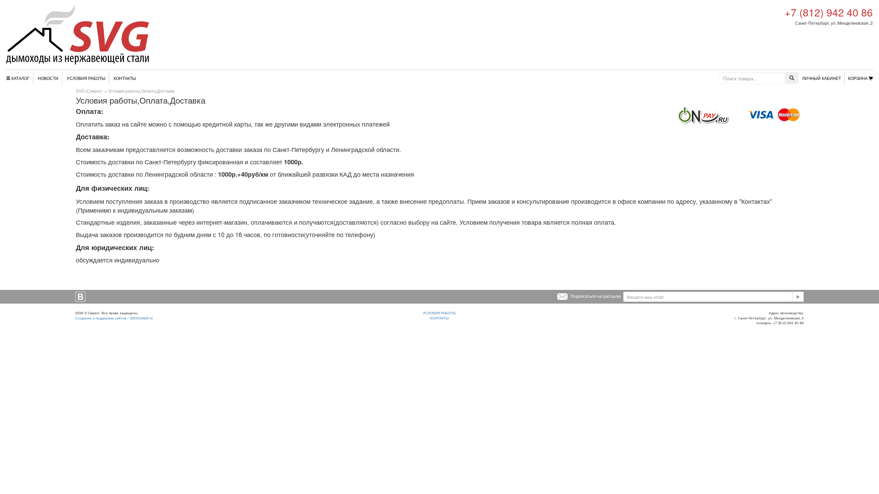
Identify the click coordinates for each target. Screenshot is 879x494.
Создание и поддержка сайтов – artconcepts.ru (114, 318)
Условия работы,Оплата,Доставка (141, 91)
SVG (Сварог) (89, 91)
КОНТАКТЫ (439, 318)
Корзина (858, 78)
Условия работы (86, 78)
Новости (48, 78)
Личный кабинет (821, 78)
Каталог (20, 78)
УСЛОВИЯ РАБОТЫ (439, 312)
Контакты (125, 78)
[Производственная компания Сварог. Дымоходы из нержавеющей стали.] (77, 34)
